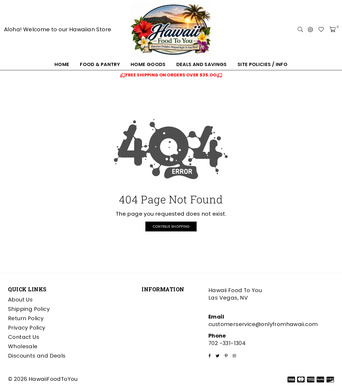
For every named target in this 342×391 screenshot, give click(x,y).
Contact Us (23, 337)
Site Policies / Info (262, 64)
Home (62, 64)
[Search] (300, 29)
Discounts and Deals (37, 355)
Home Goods (148, 64)
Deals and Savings (201, 64)
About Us (20, 299)
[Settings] (310, 29)
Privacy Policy (26, 327)
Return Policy (26, 318)
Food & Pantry (100, 64)
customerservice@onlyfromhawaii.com (263, 324)
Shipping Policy (29, 309)
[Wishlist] (321, 29)
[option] (171, 75)
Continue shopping (171, 226)
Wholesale (23, 346)
